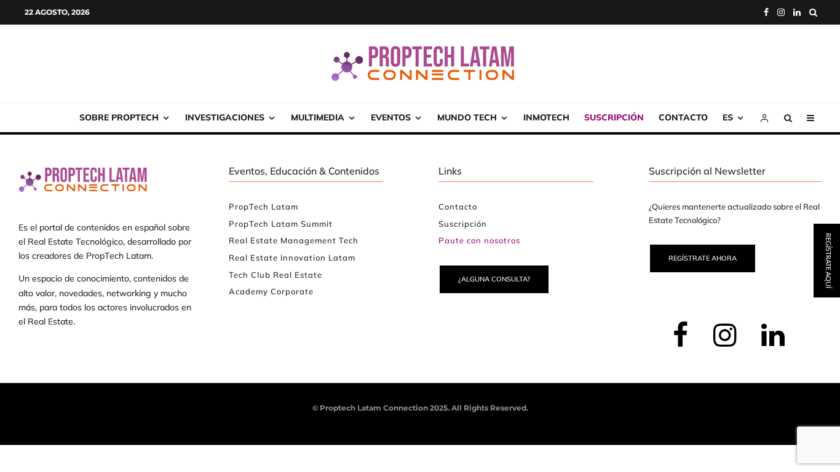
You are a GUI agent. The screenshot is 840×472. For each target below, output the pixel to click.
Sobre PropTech (119, 117)
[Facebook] (766, 12)
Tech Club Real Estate (275, 275)
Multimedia (317, 117)
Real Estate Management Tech (294, 240)
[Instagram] (781, 12)
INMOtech (546, 117)
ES (728, 117)
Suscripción (614, 117)
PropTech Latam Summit (281, 224)
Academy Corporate (271, 291)
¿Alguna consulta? (494, 279)
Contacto (683, 117)
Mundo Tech (467, 117)
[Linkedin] (797, 12)
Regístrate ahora (702, 258)
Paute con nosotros (479, 240)
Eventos (391, 117)
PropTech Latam (263, 206)
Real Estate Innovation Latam (292, 257)
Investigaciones (224, 117)
